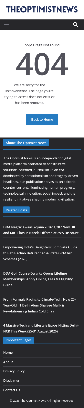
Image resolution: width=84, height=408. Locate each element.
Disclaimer (11, 380)
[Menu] (6, 24)
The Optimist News (33, 400)
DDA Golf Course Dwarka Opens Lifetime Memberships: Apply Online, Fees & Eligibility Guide (38, 279)
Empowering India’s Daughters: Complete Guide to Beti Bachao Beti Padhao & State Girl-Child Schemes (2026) (40, 253)
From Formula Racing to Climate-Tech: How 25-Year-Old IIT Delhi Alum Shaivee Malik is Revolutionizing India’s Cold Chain (39, 305)
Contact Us (11, 390)
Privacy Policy (14, 371)
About (8, 362)
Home (8, 352)
